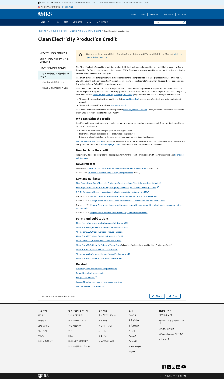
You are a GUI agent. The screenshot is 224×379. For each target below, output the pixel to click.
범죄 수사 (103, 336)
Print (175, 296)
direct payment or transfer (135, 109)
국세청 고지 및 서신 (107, 315)
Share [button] (159, 296)
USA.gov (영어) (165, 328)
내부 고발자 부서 (106, 341)
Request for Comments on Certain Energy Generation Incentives (119, 212)
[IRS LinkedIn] (178, 366)
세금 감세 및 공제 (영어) (58, 31)
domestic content (131, 99)
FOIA (70, 336)
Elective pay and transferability (90, 286)
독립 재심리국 (74, 325)
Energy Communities (85, 277)
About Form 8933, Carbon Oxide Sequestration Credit (99, 258)
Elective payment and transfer (89, 141)
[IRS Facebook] (164, 366)
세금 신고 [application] (45, 22)
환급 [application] (66, 22)
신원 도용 (103, 320)
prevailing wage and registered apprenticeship (113, 94)
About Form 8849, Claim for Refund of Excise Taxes (98, 245)
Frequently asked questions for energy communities (99, 282)
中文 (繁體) (134, 325)
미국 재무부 (164, 315)
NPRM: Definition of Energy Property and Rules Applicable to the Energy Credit (111, 192)
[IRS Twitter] (169, 366)
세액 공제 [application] (77, 22)
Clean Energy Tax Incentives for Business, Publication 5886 (104, 223)
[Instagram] (173, 366)
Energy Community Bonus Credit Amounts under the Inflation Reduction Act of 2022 (127, 200)
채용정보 (42, 320)
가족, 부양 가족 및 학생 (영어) (53, 52)
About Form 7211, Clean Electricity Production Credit (99, 236)
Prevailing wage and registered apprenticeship (96, 268)
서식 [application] (89, 22)
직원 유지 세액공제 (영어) (53, 82)
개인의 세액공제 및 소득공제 (53, 67)
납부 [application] (57, 22)
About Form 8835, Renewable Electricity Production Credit (102, 227)
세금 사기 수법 (105, 325)
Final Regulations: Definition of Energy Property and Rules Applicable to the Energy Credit (116, 187)
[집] (45, 13)
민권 (70, 330)
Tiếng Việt (133, 341)
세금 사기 (103, 330)
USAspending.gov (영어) (169, 334)
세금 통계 (42, 330)
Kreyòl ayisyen (135, 346)
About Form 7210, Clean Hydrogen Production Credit (99, 231)
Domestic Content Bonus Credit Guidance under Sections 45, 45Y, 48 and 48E (123, 196)
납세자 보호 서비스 (77, 320)
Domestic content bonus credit (90, 273)
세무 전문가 (168, 14)
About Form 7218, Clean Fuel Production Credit (97, 249)
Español (132, 315)
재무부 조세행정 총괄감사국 (171, 320)
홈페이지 (42, 31)
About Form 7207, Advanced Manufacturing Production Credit (103, 254)
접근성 (183, 376)
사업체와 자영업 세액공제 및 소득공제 (85, 31)
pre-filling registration (111, 144)
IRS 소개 (42, 315)
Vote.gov (163, 339)
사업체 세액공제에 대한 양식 (55, 88)
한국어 (153, 14)
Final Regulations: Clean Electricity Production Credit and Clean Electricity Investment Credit (117, 183)
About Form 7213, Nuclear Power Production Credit (98, 240)
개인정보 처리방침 (168, 376)
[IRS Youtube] (183, 366)
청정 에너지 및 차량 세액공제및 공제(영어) (54, 60)
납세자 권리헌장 (75, 315)
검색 (184, 22)
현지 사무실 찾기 (45, 341)
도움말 (133, 14)
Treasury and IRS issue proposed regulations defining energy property (117, 168)
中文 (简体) (134, 320)
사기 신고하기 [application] (102, 22)
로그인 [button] (181, 14)
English (132, 351)
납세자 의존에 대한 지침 (79, 346)
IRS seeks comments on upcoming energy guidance (110, 172)
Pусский (132, 336)
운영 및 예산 (43, 325)
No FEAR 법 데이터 (76, 341)
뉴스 (143, 14)
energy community (119, 105)
